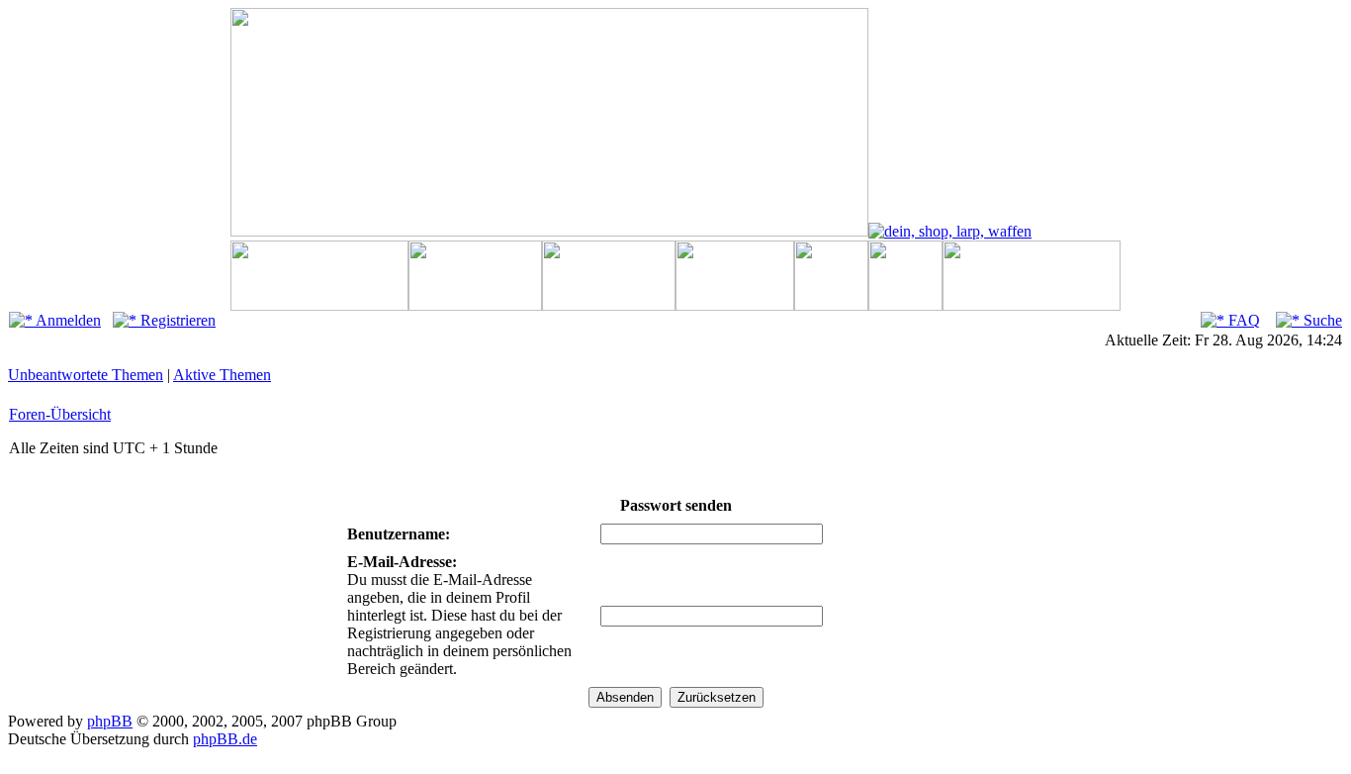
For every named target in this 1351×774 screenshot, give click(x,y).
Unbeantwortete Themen (85, 374)
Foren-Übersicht (60, 414)
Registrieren (176, 320)
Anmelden (67, 320)
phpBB (110, 721)
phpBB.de (225, 738)
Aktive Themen (222, 374)
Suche (1321, 320)
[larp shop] (950, 231)
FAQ (1242, 320)
